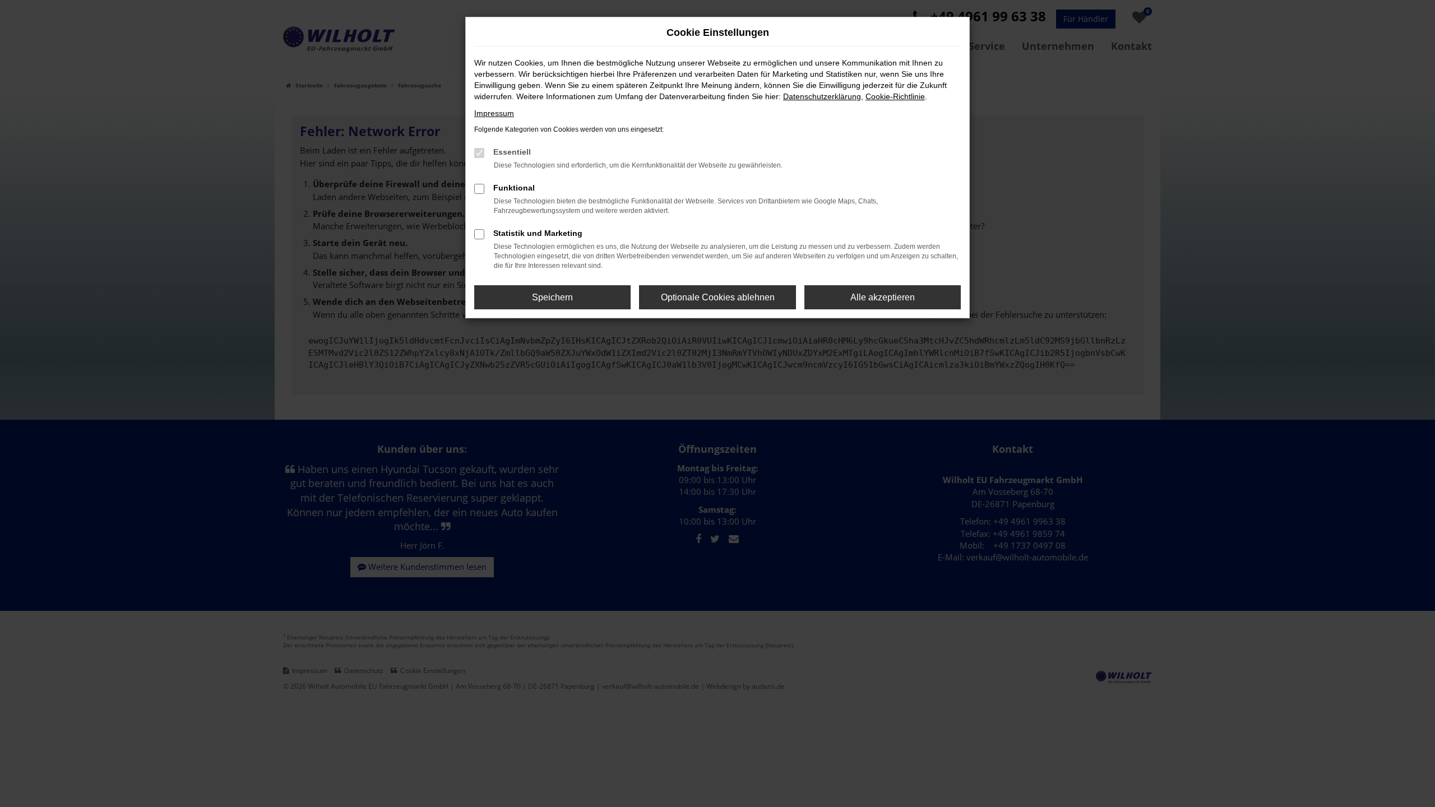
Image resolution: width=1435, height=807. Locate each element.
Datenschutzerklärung (822, 96)
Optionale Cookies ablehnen (718, 297)
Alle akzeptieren (882, 297)
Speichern (552, 297)
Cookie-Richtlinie (895, 96)
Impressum (494, 113)
